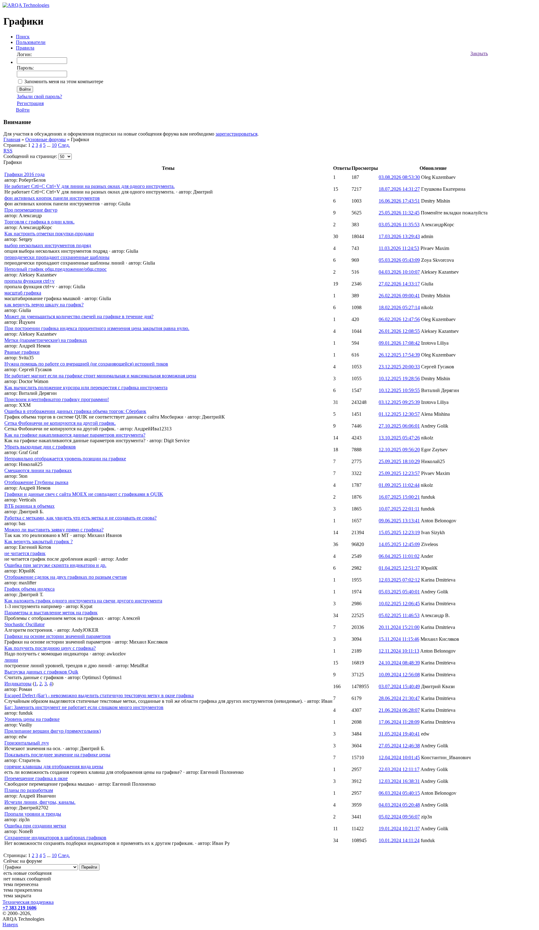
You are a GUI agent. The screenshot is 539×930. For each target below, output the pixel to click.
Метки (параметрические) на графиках (45, 340)
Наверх (10, 924)
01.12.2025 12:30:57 (399, 414)
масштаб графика (22, 292)
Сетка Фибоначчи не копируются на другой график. (60, 423)
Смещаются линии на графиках (38, 470)
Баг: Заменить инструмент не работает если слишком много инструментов (83, 707)
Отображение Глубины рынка (36, 482)
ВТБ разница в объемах (29, 506)
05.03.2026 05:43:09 (399, 260)
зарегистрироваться (236, 134)
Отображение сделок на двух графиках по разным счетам (65, 577)
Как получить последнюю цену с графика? (50, 648)
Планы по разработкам (28, 790)
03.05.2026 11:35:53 (399, 224)
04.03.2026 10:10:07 (399, 272)
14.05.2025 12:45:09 (399, 544)
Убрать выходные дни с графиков (40, 446)
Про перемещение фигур (30, 210)
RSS (7, 150)
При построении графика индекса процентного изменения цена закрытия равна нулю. (96, 328)
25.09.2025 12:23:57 (399, 473)
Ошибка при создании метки (35, 825)
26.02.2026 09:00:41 (399, 295)
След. (64, 145)
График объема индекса (29, 589)
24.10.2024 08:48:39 (399, 662)
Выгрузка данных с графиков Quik (41, 671)
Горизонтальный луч (26, 742)
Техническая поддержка (28, 902)
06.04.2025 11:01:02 (399, 556)
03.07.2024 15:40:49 (399, 686)
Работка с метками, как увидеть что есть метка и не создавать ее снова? (80, 517)
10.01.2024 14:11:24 (399, 840)
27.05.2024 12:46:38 (399, 745)
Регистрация (30, 103)
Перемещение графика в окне (36, 778)
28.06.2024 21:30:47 (399, 698)
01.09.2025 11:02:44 (399, 485)
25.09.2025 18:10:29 (399, 461)
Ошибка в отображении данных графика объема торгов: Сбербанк (75, 411)
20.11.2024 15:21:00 (399, 627)
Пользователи (31, 42)
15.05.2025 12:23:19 (399, 532)
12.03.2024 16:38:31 (399, 781)
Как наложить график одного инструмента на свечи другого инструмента (83, 600)
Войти (23, 110)
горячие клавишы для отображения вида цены (53, 766)
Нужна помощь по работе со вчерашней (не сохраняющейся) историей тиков (86, 364)
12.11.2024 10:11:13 (399, 651)
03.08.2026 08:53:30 (399, 177)
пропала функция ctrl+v (29, 281)
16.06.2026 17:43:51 (399, 201)
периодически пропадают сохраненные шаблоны (56, 257)
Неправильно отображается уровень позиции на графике (65, 458)
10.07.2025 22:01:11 (399, 508)
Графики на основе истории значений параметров (57, 636)
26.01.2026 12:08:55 (399, 331)
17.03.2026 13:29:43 (399, 236)
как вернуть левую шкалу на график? (44, 304)
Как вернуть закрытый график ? (38, 541)
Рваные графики (22, 352)
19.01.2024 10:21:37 (399, 828)
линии (11, 660)
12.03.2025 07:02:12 (399, 579)
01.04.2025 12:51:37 (399, 568)
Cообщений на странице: (30, 156)
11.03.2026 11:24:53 (399, 248)
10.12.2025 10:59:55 (399, 390)
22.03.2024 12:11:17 (399, 769)
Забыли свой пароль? (39, 96)
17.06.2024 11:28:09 (399, 722)
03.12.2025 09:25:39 (399, 402)
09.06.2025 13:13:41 (399, 520)
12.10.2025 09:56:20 (399, 449)
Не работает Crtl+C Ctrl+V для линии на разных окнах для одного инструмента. (89, 186)
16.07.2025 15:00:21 (399, 497)
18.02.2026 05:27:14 (399, 307)
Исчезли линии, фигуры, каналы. (39, 802)
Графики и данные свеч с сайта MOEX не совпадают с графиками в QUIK (83, 494)
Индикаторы (18, 683)
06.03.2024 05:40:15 (399, 793)
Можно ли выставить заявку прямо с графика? (54, 529)
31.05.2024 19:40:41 (399, 733)
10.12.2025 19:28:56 (399, 378)
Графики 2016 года (24, 174)
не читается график (25, 553)
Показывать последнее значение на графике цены (57, 754)
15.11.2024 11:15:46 (399, 639)
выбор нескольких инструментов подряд (47, 245)
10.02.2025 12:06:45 (399, 603)
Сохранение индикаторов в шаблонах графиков (55, 837)
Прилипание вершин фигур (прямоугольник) (52, 731)
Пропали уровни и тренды (32, 814)
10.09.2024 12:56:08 (399, 674)
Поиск (23, 36)
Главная (11, 139)
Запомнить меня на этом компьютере (63, 81)
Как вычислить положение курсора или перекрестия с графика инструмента (86, 387)
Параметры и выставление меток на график (51, 612)
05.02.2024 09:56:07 (399, 816)
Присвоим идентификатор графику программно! (56, 399)
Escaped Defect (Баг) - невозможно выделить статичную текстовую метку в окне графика (99, 695)
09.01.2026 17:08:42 (399, 343)
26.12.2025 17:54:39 (399, 354)
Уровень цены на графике (32, 719)
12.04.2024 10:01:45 (399, 757)
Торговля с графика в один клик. (39, 221)
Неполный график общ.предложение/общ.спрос (55, 269)
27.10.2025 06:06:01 (399, 426)
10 (54, 145)
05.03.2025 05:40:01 (399, 591)
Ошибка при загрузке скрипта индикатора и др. (55, 565)
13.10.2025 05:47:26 (399, 437)
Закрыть (479, 53)
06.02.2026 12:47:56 (399, 319)
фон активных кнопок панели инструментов (52, 198)
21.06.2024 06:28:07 (399, 710)
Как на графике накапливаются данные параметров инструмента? (74, 435)
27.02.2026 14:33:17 (399, 283)
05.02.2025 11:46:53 (399, 615)
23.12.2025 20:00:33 (399, 366)
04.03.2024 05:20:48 (399, 805)
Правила (25, 47)
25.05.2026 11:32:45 (399, 212)
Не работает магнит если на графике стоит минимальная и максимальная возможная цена (100, 375)
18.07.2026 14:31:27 (399, 189)
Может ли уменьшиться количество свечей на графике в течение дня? (78, 316)
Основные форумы (45, 139)
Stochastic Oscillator (24, 624)
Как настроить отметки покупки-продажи (49, 233)
